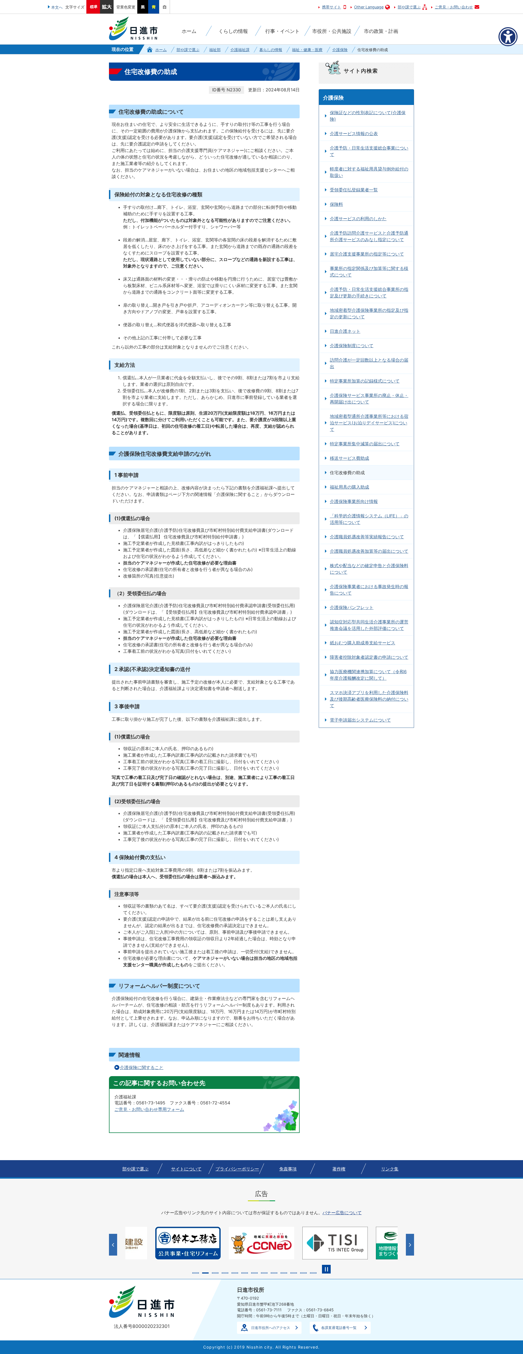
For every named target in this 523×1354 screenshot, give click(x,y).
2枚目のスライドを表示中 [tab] (205, 1273)
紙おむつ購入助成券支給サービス (362, 642)
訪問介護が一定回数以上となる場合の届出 (369, 363)
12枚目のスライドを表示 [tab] (303, 1273)
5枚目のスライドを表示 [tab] (235, 1273)
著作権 (338, 1169)
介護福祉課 (240, 49)
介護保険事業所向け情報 (354, 501)
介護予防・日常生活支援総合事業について (369, 151)
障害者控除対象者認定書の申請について (369, 657)
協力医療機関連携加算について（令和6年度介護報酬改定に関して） (368, 675)
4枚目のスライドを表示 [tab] (225, 1273)
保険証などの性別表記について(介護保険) (368, 116)
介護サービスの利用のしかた (358, 218)
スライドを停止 (326, 1269)
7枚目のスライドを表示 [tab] (254, 1273)
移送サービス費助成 (349, 458)
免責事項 (288, 1169)
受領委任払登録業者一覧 (354, 189)
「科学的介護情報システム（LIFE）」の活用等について (369, 519)
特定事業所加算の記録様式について (365, 381)
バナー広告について (342, 1212)
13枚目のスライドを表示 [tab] (313, 1273)
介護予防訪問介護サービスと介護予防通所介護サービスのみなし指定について (369, 236)
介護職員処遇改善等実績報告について (367, 536)
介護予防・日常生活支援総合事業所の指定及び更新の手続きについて (369, 293)
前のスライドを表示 (113, 1245)
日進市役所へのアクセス (270, 1327)
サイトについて (186, 1169)
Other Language (369, 7)
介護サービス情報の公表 (354, 133)
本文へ (57, 7)
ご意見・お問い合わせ (454, 7)
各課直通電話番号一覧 (339, 1327)
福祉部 (215, 49)
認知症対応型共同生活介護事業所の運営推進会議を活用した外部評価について (369, 625)
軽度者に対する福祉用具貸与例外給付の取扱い (369, 172)
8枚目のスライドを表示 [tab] (264, 1273)
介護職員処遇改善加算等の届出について (369, 551)
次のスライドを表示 (410, 1245)
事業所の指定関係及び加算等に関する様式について (369, 272)
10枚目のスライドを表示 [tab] (284, 1273)
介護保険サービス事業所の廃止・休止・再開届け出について (369, 399)
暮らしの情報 (270, 49)
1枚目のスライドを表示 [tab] (195, 1273)
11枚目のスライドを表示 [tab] (293, 1273)
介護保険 (340, 49)
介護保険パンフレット (351, 607)
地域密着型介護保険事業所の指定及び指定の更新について (369, 313)
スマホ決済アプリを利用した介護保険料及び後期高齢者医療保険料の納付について (369, 699)
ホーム (161, 49)
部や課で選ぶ (409, 7)
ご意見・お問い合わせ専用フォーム (149, 1109)
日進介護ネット (345, 331)
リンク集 (390, 1169)
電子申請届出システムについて (360, 720)
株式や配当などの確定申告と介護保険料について (369, 569)
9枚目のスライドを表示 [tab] (274, 1273)
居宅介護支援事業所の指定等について (367, 254)
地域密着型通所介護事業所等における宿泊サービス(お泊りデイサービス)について (369, 423)
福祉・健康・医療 (307, 49)
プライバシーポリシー (237, 1169)
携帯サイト (331, 7)
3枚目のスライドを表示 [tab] (215, 1273)
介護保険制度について (351, 345)
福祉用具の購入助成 (349, 487)
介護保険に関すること (141, 1067)
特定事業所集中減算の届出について (365, 443)
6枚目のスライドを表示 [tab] (244, 1273)
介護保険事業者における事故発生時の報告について (369, 590)
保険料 (336, 204)
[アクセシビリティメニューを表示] (508, 36)
